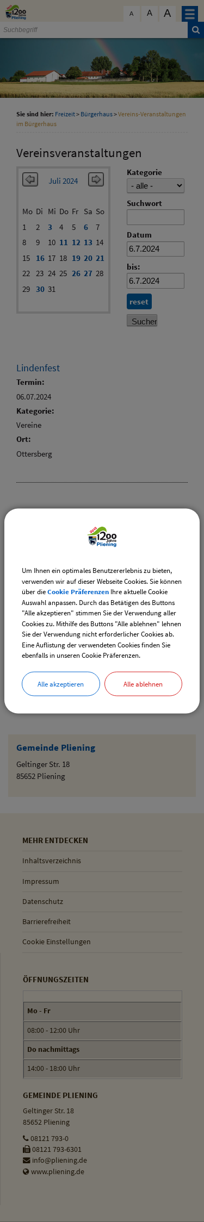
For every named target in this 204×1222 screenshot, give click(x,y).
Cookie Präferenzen (78, 591)
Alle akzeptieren (61, 683)
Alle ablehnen (143, 683)
